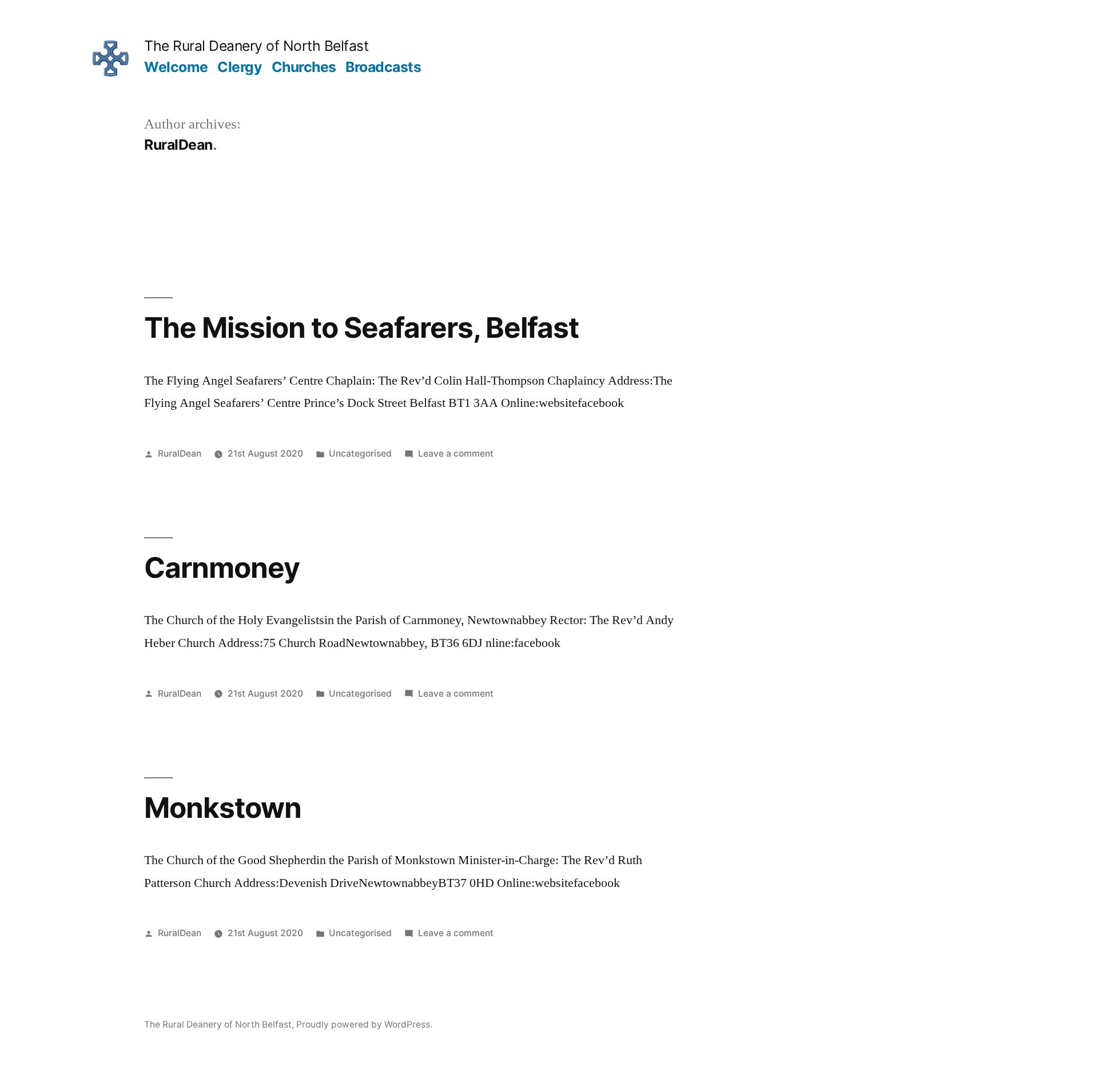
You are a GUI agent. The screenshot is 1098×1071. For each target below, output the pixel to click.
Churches (304, 66)
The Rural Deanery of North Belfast (256, 45)
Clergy (239, 66)
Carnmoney (222, 567)
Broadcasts (383, 66)
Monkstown (222, 807)
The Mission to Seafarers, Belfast (361, 327)
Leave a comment (456, 453)
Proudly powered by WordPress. (364, 1024)
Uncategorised (360, 453)
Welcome (176, 66)
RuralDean (179, 453)
